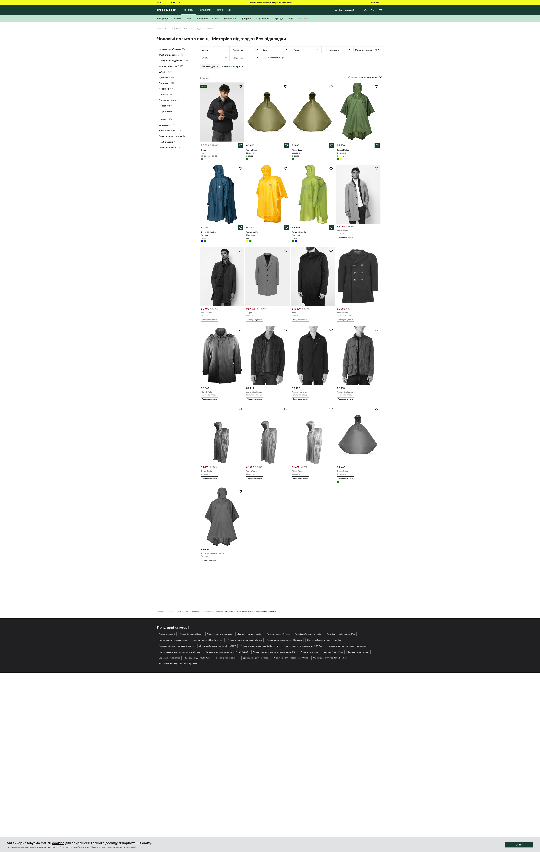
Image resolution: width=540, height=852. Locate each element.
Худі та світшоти (168, 66)
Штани (162, 72)
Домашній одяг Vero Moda (255, 658)
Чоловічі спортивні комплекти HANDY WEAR (227, 652)
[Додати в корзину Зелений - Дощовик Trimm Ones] (286, 145)
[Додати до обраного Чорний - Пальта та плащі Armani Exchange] (286, 330)
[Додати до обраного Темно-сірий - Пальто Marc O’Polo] (240, 251)
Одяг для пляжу (167, 147)
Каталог (179, 29)
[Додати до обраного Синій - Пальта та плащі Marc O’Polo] (376, 251)
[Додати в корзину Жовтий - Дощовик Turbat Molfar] (286, 227)
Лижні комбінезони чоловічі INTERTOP (217, 646)
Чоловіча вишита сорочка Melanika (245, 640)
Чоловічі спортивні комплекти (173, 640)
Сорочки (163, 83)
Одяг (199, 29)
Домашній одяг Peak (333, 652)
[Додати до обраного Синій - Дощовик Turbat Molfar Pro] (240, 168)
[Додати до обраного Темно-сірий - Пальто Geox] (240, 86)
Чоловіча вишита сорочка (219, 634)
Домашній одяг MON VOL (197, 658)
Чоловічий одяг (193, 611)
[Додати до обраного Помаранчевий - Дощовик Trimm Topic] (240, 409)
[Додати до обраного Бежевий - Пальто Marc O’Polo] (376, 168)
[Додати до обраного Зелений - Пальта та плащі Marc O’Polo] (240, 330)
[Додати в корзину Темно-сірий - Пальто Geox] (240, 145)
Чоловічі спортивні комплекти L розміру (347, 646)
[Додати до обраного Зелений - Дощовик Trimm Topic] (286, 409)
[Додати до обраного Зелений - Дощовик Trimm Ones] (286, 86)
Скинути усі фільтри (230, 67)
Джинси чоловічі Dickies (278, 634)
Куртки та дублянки (170, 49)
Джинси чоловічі (167, 634)
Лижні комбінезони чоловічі (308, 634)
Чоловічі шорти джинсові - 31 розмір (284, 640)
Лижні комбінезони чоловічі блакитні (176, 646)
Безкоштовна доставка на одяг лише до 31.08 (271, 3)
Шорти (162, 119)
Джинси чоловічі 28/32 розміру (208, 640)
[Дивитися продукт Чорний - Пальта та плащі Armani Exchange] (267, 355)
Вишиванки (165, 125)
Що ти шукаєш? (346, 10)
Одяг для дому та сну (170, 136)
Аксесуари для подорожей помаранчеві (178, 664)
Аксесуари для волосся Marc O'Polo (291, 658)
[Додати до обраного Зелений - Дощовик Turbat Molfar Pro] (331, 168)
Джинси (163, 77)
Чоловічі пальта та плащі (213, 611)
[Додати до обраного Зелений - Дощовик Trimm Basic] (331, 86)
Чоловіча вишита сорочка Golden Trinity (260, 646)
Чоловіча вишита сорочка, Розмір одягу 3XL (274, 652)
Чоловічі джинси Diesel (191, 634)
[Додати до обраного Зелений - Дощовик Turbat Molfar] (376, 86)
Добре (519, 845)
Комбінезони (166, 142)
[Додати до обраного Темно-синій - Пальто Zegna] (331, 251)
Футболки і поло (168, 55)
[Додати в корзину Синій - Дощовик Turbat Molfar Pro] (240, 227)
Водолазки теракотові (169, 658)
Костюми (164, 89)
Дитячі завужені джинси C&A (341, 634)
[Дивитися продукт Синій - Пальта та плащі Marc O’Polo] (358, 276)
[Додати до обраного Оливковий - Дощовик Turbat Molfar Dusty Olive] (240, 491)
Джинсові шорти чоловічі (249, 634)
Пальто (166, 106)
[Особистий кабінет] (365, 10)
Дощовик (167, 111)
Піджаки (163, 94)
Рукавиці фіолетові (309, 652)
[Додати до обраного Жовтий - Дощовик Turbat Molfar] (286, 168)
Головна (160, 29)
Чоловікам (190, 29)
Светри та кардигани (170, 60)
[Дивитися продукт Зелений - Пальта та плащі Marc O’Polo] (222, 355)
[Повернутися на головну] (166, 10)
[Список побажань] (373, 10)
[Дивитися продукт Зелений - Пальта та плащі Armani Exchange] (358, 355)
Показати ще (274, 58)
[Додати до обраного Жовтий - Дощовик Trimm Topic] (331, 409)
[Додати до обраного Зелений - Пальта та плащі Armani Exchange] (376, 330)
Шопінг (170, 29)
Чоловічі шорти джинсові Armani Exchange (179, 652)
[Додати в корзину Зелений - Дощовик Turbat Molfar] (377, 145)
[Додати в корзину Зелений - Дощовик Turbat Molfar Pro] (331, 227)
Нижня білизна (167, 130)
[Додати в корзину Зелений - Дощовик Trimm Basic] (331, 145)
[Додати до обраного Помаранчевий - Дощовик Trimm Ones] (376, 409)
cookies (58, 843)
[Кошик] (380, 10)
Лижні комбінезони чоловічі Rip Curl (324, 640)
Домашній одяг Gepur (358, 652)
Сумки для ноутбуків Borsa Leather (329, 658)
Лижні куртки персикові (226, 658)
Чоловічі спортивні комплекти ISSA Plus (303, 646)
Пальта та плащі (167, 100)
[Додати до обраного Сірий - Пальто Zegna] (286, 251)
